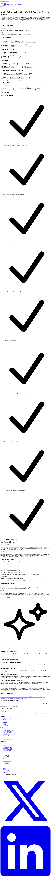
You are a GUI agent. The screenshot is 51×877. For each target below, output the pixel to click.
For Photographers (6, 757)
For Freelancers (6, 755)
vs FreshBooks (3, 696)
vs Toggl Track (8, 698)
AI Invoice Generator (7, 718)
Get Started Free (6, 5)
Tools (11, 4)
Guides (4, 745)
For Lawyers (5, 762)
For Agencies (5, 759)
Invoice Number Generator (8, 731)
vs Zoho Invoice (25, 696)
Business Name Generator (8, 739)
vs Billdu (30, 697)
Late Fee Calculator (7, 732)
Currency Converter (7, 734)
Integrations (14, 4)
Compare (5, 7)
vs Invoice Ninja (15, 697)
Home (1, 7)
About (4, 768)
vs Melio (25, 698)
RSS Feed (5, 772)
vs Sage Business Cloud (33, 696)
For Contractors (6, 758)
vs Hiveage (20, 697)
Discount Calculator (7, 738)
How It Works (3, 4)
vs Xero (16, 696)
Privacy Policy (6, 770)
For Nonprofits (6, 763)
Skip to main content (4, 1)
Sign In (1, 5)
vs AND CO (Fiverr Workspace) (38, 697)
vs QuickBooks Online (10, 696)
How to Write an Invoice (8, 748)
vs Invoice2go (25, 697)
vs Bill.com (21, 698)
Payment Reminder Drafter (8, 730)
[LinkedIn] (25, 875)
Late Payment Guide (7, 750)
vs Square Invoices (8, 697)
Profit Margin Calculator (8, 736)
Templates (8, 4)
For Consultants (6, 756)
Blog (18, 4)
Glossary (4, 746)
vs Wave (20, 696)
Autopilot (5, 722)
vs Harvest (40, 696)
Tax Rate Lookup (6, 735)
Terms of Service (6, 771)
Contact (4, 769)
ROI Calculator (6, 733)
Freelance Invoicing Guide (8, 747)
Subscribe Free (15, 706)
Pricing (20, 4)
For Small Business (7, 761)
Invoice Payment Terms (7, 749)
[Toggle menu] (0, 6)
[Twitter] (25, 825)
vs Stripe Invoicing (15, 698)
